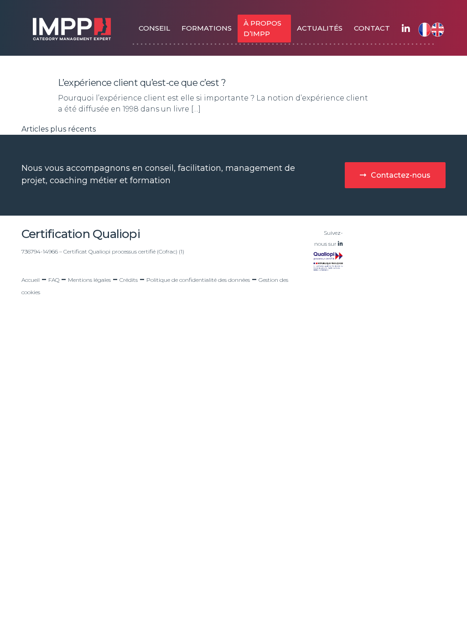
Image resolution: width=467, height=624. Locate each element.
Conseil (154, 28)
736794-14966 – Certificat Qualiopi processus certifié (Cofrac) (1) (102, 251)
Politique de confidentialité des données (198, 279)
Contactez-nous (401, 175)
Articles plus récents (58, 129)
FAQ (53, 279)
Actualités (319, 28)
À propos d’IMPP (262, 28)
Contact (372, 28)
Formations (207, 28)
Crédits (128, 279)
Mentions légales (89, 279)
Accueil (30, 279)
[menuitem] (422, 28)
